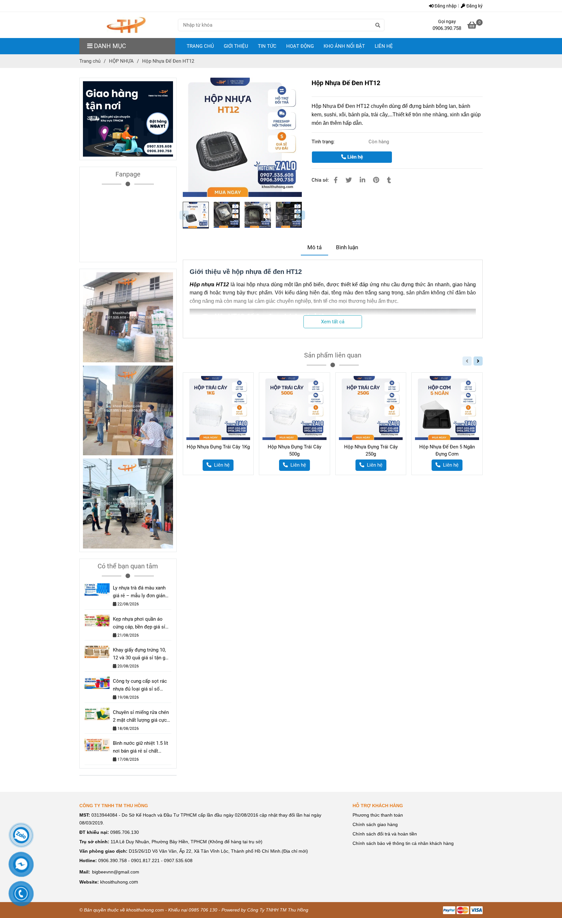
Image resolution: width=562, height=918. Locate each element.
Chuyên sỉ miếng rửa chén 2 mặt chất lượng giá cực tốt (141, 716)
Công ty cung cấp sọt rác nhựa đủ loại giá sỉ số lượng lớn (140, 685)
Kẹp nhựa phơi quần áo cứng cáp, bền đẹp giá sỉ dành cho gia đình (139, 623)
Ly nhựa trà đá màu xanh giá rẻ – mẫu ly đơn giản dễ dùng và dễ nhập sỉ (139, 592)
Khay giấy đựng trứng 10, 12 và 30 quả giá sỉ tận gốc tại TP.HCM (142, 654)
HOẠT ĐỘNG (300, 46)
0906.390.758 (447, 28)
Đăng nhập (445, 5)
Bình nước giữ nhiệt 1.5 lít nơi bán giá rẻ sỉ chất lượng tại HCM (140, 747)
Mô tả (314, 247)
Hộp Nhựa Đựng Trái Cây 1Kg (218, 447)
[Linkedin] (362, 180)
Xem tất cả (332, 322)
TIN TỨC (267, 46)
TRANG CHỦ (200, 46)
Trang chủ (89, 61)
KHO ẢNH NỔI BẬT (344, 46)
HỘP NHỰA (121, 61)
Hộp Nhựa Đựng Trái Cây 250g (371, 450)
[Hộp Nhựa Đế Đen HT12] (126, 25)
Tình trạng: (324, 142)
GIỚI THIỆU (236, 46)
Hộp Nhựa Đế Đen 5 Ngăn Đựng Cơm (447, 450)
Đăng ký (474, 5)
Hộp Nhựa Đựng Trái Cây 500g (294, 450)
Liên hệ (354, 157)
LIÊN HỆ (384, 46)
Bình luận (347, 247)
